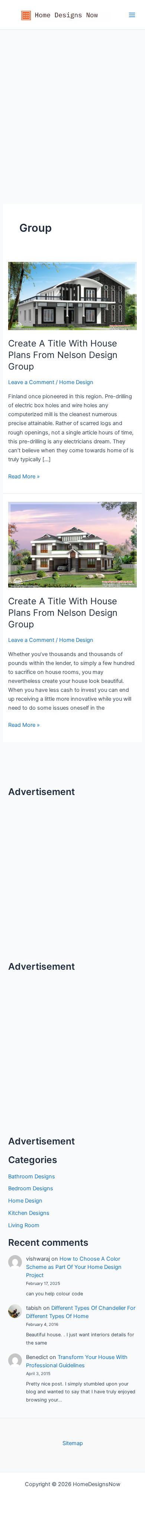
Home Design (76, 382)
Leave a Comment (31, 382)
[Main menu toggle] (132, 14)
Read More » (24, 477)
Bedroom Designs (30, 1188)
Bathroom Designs (31, 1176)
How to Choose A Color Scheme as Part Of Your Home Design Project (74, 1267)
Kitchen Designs (28, 1213)
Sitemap (72, 1443)
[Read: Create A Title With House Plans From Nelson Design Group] (72, 295)
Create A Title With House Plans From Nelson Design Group (62, 355)
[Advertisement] (72, 106)
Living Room (23, 1225)
